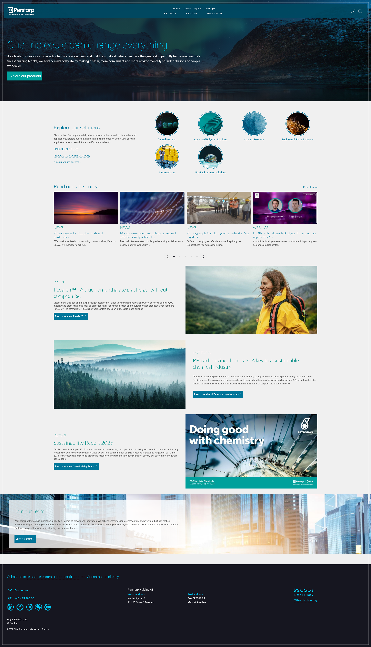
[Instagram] (29, 607)
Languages (210, 9)
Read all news (310, 187)
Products (170, 13)
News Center (215, 13)
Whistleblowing (305, 600)
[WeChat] (38, 607)
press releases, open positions (53, 577)
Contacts (176, 9)
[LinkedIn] (10, 607)
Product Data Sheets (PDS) (72, 155)
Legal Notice (303, 589)
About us (191, 13)
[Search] (360, 11)
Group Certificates (67, 162)
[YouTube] (47, 607)
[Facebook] (20, 607)
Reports (197, 9)
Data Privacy (303, 595)
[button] (203, 256)
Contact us (21, 590)
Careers (187, 9)
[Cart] (353, 11)
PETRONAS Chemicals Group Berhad (28, 629)
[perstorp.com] (22, 11)
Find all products (66, 148)
